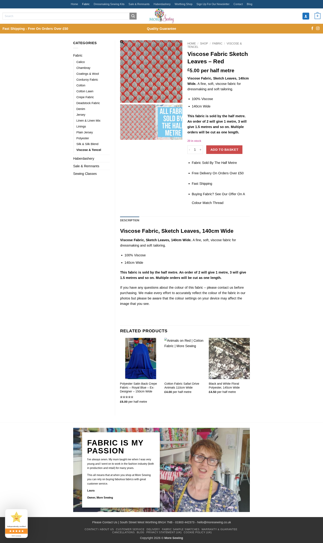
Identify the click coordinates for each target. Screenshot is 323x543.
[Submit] (133, 16)
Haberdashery (162, 4)
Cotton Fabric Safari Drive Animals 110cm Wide (181, 385)
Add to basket (224, 149)
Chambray (83, 68)
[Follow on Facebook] (312, 28)
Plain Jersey (84, 132)
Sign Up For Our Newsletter (212, 4)
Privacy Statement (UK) (164, 532)
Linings (81, 126)
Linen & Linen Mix (88, 120)
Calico (80, 62)
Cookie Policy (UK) (198, 532)
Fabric (86, 4)
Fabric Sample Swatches (181, 529)
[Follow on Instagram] (317, 28)
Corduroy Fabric (87, 79)
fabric (200, 116)
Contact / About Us (99, 529)
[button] (305, 16)
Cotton (80, 85)
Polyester (82, 138)
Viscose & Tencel (88, 150)
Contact (238, 4)
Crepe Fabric (85, 97)
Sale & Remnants (139, 4)
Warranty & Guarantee (219, 529)
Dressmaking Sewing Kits (109, 4)
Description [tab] (129, 220)
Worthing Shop (183, 4)
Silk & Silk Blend (87, 144)
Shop (204, 43)
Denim (80, 109)
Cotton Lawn (84, 91)
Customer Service (130, 529)
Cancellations (123, 532)
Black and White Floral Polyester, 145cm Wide (224, 385)
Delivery (153, 529)
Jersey (80, 114)
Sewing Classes (85, 173)
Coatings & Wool (87, 73)
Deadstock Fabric (88, 103)
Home (74, 4)
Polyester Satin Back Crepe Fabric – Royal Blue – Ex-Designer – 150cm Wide (138, 387)
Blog (249, 4)
